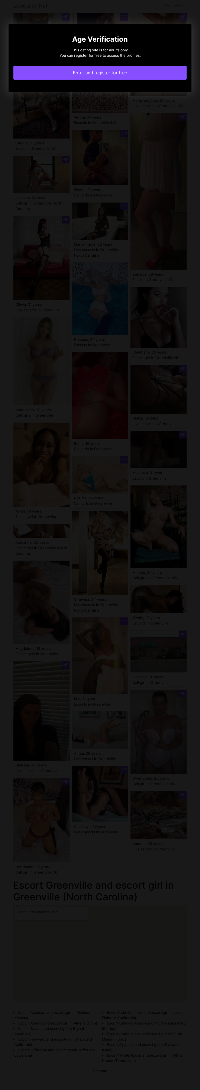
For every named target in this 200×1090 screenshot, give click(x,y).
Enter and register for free (100, 72)
